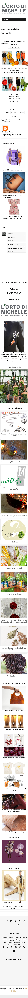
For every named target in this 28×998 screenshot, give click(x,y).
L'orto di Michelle (8, 132)
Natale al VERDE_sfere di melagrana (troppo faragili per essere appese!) (14, 621)
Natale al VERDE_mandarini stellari (14, 516)
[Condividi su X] (8, 121)
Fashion (3, 40)
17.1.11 (14, 233)
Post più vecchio (22, 282)
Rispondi (10, 240)
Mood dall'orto (18, 120)
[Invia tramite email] (5, 121)
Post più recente (5, 282)
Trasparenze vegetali (14, 568)
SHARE (7, 112)
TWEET (14, 112)
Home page (14, 282)
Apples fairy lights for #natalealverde (14, 462)
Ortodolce (14, 542)
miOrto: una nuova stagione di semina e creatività (14, 489)
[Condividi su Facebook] (9, 121)
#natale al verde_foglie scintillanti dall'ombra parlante (14, 649)
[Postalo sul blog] (6, 121)
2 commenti (4, 43)
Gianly (10, 233)
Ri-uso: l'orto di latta (14, 594)
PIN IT (14, 116)
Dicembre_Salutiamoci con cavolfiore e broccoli (14, 435)
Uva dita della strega (14, 676)
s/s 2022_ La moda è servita (12, 170)
